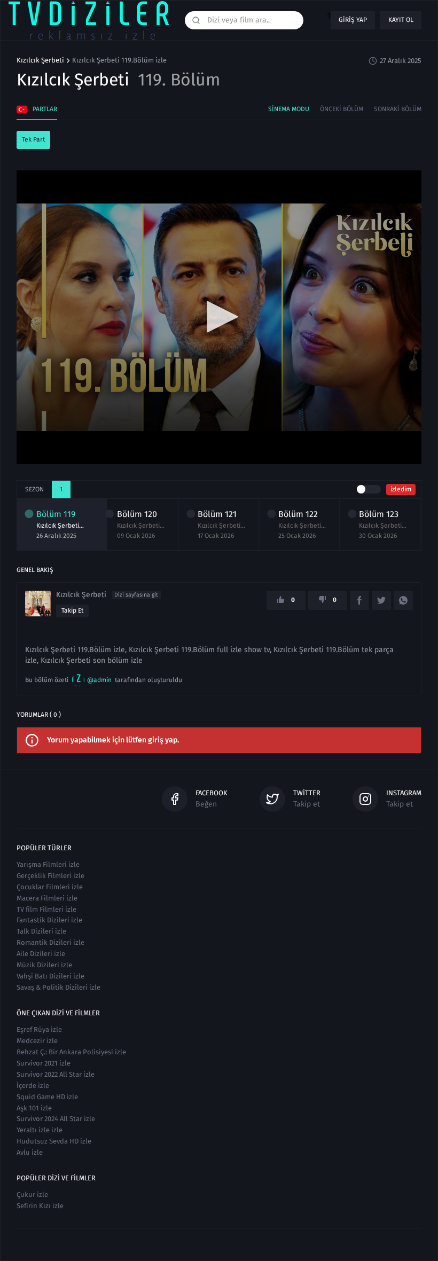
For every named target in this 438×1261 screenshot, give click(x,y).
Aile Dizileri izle (41, 954)
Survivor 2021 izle (44, 1063)
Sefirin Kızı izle (40, 1206)
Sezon (34, 489)
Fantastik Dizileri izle (49, 920)
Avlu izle (30, 1152)
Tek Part (33, 139)
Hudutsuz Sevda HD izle (54, 1141)
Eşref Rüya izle (39, 1029)
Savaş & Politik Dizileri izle (58, 987)
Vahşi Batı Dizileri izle (50, 976)
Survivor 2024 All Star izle (56, 1119)
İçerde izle (33, 1086)
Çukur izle (32, 1194)
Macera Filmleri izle (47, 898)
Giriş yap (353, 20)
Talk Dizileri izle (41, 931)
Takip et (72, 610)
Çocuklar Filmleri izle (50, 887)
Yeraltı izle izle (39, 1130)
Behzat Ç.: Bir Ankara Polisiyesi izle (71, 1052)
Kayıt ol (400, 20)
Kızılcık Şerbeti (40, 60)
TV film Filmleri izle (46, 909)
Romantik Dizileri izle (50, 942)
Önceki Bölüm (341, 109)
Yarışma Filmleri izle (48, 864)
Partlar (45, 109)
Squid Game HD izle (47, 1097)
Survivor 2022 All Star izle (56, 1074)
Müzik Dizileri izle (44, 965)
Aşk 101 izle (34, 1108)
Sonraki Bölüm (397, 109)
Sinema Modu (288, 109)
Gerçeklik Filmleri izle (50, 876)
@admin (99, 680)
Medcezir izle (37, 1041)
